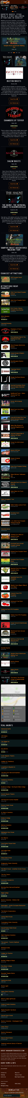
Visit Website (13, 103)
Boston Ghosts (14, 81)
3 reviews (14, 127)
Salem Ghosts (14, 161)
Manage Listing (4, 1085)
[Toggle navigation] (25, 2)
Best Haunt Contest (19, 1076)
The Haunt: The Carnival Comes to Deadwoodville (14, 206)
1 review (14, 168)
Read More (13, 99)
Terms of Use (18, 1074)
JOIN (22, 1095)
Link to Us (3, 1076)
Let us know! (4, 1068)
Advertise (3, 1083)
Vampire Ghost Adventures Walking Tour (14, 46)
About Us (17, 1072)
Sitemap (3, 1074)
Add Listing (17, 1083)
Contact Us (3, 1072)
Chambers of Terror (14, 120)
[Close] (26, 1089)
